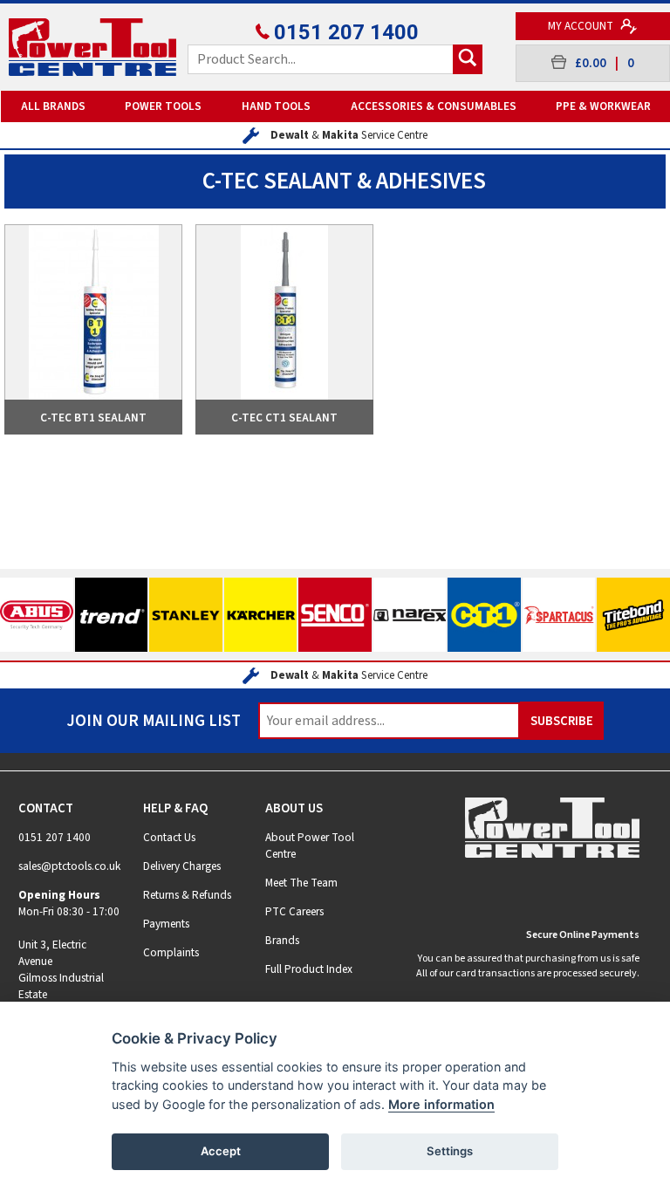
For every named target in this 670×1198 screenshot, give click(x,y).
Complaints (171, 952)
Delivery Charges (182, 866)
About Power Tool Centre (309, 845)
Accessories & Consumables (433, 106)
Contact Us (169, 837)
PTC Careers (294, 911)
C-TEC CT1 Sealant (284, 417)
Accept (221, 1151)
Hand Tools (276, 106)
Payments (166, 923)
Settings (450, 1151)
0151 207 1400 (346, 32)
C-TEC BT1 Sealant (93, 417)
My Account (582, 25)
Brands (282, 940)
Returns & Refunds (187, 895)
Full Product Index (308, 969)
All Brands (53, 106)
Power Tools (163, 106)
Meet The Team (301, 882)
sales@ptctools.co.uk (69, 866)
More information (441, 1104)
